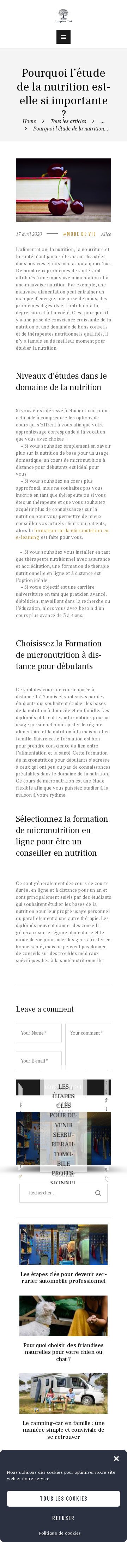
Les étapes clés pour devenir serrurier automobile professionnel (64, 1135)
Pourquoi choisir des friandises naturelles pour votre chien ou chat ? (64, 1300)
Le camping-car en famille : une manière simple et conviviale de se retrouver (63, 1378)
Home (29, 120)
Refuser (63, 1518)
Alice (106, 234)
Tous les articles (68, 120)
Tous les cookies (63, 1498)
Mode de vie (81, 234)
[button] (116, 1458)
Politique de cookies (60, 1533)
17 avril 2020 (29, 234)
